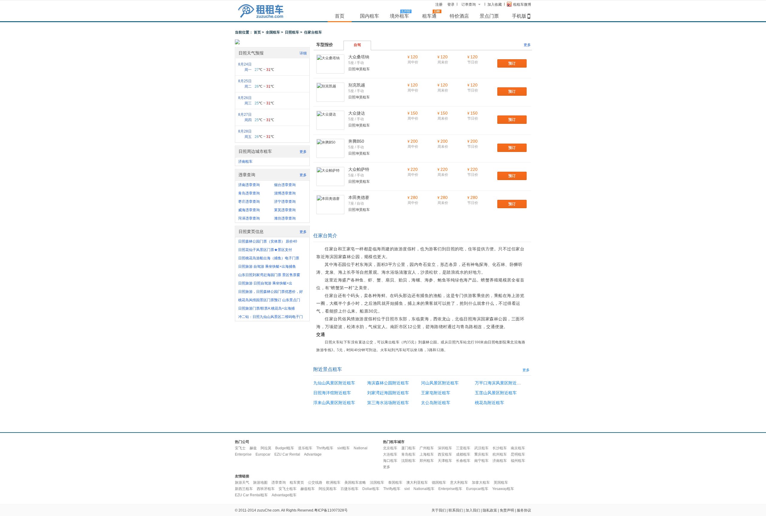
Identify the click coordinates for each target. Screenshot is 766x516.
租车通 (429, 16)
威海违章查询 (249, 210)
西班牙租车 (266, 489)
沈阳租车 (408, 461)
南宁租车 (481, 461)
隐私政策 (490, 510)
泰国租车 (395, 482)
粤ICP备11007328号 (331, 510)
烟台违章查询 (285, 185)
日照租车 (292, 32)
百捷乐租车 (349, 489)
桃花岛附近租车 (489, 402)
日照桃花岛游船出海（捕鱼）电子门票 (268, 258)
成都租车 (463, 454)
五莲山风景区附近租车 (496, 392)
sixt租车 (343, 448)
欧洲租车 (333, 482)
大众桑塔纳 (358, 56)
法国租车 (377, 482)
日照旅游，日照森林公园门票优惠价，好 (270, 292)
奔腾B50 (356, 141)
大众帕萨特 (358, 169)
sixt (407, 489)
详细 (303, 53)
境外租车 (399, 16)
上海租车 (427, 454)
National (360, 448)
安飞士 (240, 448)
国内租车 (369, 16)
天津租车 (445, 461)
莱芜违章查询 (285, 210)
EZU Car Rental (287, 454)
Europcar (263, 454)
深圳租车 (445, 448)
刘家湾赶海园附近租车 (388, 392)
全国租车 (273, 32)
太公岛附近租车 (435, 402)
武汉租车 (481, 448)
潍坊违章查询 (285, 218)
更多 (303, 152)
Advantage (313, 454)
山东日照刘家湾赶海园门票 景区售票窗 (269, 275)
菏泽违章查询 (249, 218)
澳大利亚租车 (417, 482)
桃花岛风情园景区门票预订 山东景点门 (269, 300)
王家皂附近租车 (435, 392)
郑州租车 (427, 461)
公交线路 (315, 482)
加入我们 (473, 510)
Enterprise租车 (450, 489)
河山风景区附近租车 (440, 382)
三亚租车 (463, 448)
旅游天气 (242, 482)
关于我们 (438, 510)
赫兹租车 (307, 489)
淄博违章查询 (285, 193)
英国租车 (501, 482)
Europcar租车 (477, 489)
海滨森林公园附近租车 (388, 382)
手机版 (519, 16)
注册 (439, 4)
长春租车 (463, 461)
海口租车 (390, 461)
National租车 (424, 489)
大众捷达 (356, 113)
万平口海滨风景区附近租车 (500, 382)
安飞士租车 (288, 489)
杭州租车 (500, 454)
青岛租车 (408, 454)
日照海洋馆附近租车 (332, 392)
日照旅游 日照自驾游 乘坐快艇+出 (265, 283)
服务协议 (524, 510)
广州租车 (427, 448)
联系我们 (456, 510)
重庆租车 (481, 454)
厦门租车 (408, 448)
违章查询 (278, 482)
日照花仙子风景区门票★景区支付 (265, 250)
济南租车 (245, 161)
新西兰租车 (244, 489)
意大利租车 (459, 482)
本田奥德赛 (358, 197)
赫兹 (253, 448)
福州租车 (518, 461)
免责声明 (507, 510)
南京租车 (518, 448)
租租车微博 (522, 4)
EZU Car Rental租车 (251, 495)
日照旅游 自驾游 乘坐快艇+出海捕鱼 (267, 266)
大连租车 (390, 454)
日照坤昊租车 (359, 69)
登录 (451, 4)
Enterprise (243, 454)
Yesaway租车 (503, 489)
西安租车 (445, 454)
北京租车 (390, 448)
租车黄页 (297, 482)
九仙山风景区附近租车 (334, 382)
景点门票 (489, 16)
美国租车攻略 (355, 482)
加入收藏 (494, 4)
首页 (339, 16)
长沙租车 (500, 448)
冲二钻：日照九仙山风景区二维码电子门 (270, 317)
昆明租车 (518, 454)
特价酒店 (459, 16)
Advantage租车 (284, 495)
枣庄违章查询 (249, 202)
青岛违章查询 (249, 193)
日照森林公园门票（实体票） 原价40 (267, 241)
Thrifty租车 (324, 448)
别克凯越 (356, 85)
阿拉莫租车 (328, 489)
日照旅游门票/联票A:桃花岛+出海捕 (266, 308)
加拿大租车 (481, 482)
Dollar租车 (370, 489)
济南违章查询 (249, 185)
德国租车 (439, 482)
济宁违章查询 (285, 202)
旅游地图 (260, 482)
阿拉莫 (266, 448)
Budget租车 (284, 448)
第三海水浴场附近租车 (388, 402)
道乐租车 (305, 448)
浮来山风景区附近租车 (334, 402)
